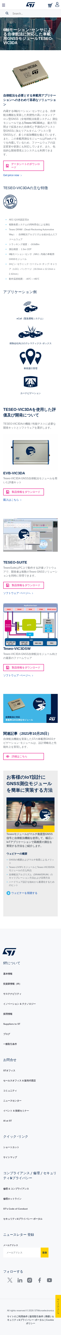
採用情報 (7, 1014)
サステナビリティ (12, 993)
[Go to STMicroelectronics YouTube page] (49, 1281)
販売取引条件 (36, 1316)
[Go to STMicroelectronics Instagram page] (29, 1281)
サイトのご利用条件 (17, 1316)
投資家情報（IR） (12, 983)
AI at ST (7, 1120)
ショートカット (11, 1147)
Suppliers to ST (11, 1024)
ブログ (6, 1034)
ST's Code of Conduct (15, 1208)
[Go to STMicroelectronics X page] (10, 1281)
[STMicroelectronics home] (31, 4)
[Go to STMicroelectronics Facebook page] (39, 1281)
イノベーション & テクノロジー (19, 1004)
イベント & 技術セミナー (16, 1110)
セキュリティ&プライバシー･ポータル (22, 1218)
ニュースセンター (12, 1100)
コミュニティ (10, 1090)
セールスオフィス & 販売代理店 (19, 1080)
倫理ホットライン (12, 1198)
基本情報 (7, 973)
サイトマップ (10, 1157)
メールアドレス (10, 1245)
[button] (4, 4)
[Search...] (7, 13)
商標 (47, 1316)
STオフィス (9, 1070)
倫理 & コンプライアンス (16, 1188)
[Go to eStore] (50, 5)
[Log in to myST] (57, 4)
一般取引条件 (10, 1044)
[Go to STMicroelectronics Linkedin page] (19, 1281)
